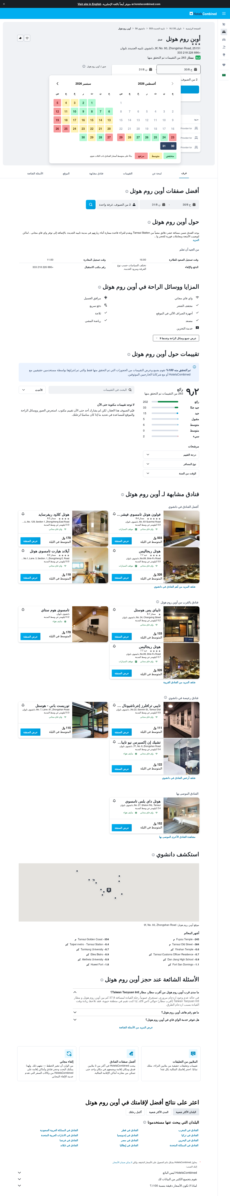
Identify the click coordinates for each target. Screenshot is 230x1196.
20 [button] (138, 129)
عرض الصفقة (122, 541)
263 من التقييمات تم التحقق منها (167, 57)
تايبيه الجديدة (159, 28)
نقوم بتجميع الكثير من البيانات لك (177, 1179)
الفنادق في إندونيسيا (127, 1135)
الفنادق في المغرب (188, 1130)
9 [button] (173, 120)
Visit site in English (89, 4)
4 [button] (155, 111)
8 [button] (121, 111)
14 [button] (129, 120)
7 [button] (129, 111)
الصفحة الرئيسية (193, 28)
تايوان (178, 28)
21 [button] (129, 129)
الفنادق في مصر (129, 1140)
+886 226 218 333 (189, 52)
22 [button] (121, 129)
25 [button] (155, 137)
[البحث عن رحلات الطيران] (224, 24)
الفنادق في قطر (129, 1130)
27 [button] (138, 137)
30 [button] (172, 146)
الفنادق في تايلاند (69, 1145)
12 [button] (146, 120)
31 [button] (164, 146)
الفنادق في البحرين (188, 1140)
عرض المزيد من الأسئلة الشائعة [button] (136, 1027)
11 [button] (155, 120)
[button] (4, 4)
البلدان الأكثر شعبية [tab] (186, 1112)
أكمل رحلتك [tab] (135, 1112)
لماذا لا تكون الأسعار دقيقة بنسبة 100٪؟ (173, 1185)
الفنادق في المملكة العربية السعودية (59, 1130)
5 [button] (147, 111)
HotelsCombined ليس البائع (180, 1172)
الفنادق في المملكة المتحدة (184, 1145)
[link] (174, 586)
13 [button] (138, 120)
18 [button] (155, 129)
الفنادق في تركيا (189, 1135)
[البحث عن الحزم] (224, 47)
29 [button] (121, 137)
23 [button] (172, 137)
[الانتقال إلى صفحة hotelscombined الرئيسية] (203, 13)
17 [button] (164, 129)
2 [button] (173, 111)
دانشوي (141, 28)
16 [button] (172, 129)
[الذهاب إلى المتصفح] (224, 54)
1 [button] (121, 103)
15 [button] (121, 120)
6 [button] (138, 111)
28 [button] (129, 137)
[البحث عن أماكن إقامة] (224, 32)
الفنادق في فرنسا (69, 1140)
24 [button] (164, 137)
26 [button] (146, 137)
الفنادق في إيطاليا (129, 1145)
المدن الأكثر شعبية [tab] (158, 1112)
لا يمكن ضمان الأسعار (122, 1162)
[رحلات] (224, 64)
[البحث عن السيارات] (224, 39)
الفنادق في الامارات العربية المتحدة (59, 1135)
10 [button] (164, 120)
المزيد (196, 240)
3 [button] (164, 111)
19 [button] (146, 129)
